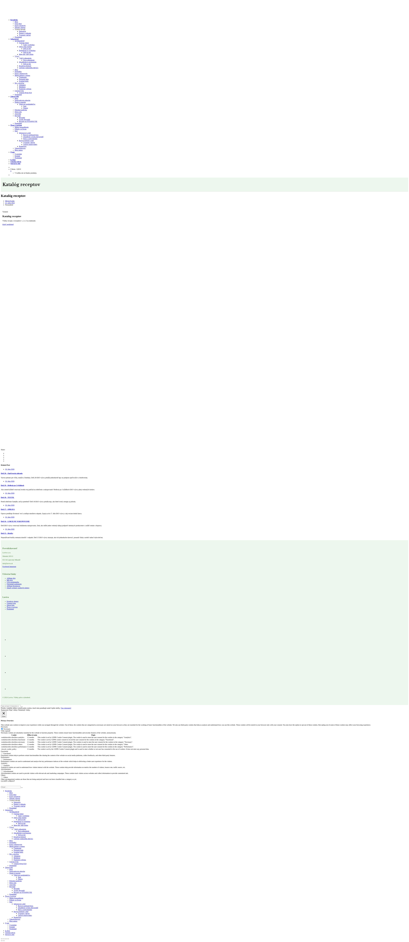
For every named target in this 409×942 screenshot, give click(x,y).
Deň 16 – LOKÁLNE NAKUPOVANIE (15, 521)
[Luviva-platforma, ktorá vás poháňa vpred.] (22, 16)
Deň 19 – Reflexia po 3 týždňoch (12, 485)
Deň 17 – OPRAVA (8, 509)
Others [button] (3, 775)
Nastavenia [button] (4, 710)
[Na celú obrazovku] (4, 938)
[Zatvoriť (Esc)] (8, 938)
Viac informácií (66, 708)
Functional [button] (4, 751)
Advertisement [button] (6, 769)
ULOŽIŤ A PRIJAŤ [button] (8, 781)
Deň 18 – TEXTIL (7, 497)
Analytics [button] (4, 763)
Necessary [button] (4, 727)
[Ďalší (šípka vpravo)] (4, 940)
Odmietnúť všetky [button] (24, 710)
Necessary (6, 729)
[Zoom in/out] (2, 938)
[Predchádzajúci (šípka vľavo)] (2, 940)
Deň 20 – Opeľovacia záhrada (11, 473)
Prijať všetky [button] (13, 710)
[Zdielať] (6, 938)
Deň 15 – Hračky (7, 533)
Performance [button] (5, 757)
